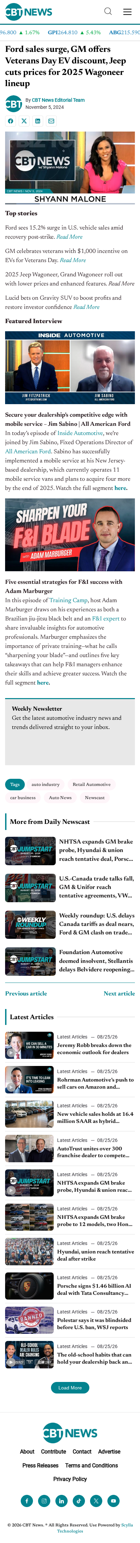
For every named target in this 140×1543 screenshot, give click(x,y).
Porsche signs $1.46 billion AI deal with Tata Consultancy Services (94, 1290)
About (27, 1451)
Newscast (95, 798)
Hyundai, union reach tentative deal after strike (95, 1255)
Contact (82, 1451)
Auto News (60, 798)
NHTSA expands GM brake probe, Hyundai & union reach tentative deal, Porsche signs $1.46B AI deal (97, 851)
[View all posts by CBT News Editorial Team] (15, 103)
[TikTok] (79, 1501)
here (120, 489)
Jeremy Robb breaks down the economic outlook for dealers (94, 1049)
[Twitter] (96, 1501)
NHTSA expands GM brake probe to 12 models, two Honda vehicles (95, 1221)
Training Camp (68, 601)
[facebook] (27, 1501)
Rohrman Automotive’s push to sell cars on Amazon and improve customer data (95, 1084)
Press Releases (40, 1465)
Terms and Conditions (91, 1465)
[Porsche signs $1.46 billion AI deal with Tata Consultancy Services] (29, 1286)
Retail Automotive (92, 785)
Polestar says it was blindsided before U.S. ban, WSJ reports (94, 1324)
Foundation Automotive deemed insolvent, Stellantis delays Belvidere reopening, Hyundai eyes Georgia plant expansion (96, 962)
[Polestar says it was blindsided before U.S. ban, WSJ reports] (29, 1320)
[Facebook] (10, 121)
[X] (24, 121)
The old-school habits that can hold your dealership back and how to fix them (94, 1359)
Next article (119, 994)
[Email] (51, 121)
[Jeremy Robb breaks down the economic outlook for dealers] (29, 1045)
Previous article (26, 994)
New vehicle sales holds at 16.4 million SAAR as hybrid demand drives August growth (95, 1118)
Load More (70, 1387)
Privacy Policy (70, 1479)
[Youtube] (113, 1501)
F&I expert (106, 619)
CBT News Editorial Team (58, 100)
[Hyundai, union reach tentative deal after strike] (29, 1251)
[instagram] (44, 1501)
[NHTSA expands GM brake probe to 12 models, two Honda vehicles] (29, 1217)
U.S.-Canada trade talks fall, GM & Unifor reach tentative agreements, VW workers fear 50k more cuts (96, 888)
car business (23, 798)
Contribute (53, 1451)
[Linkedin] (37, 121)
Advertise (109, 1451)
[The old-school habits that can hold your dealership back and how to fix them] (29, 1354)
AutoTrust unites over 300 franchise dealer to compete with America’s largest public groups (92, 1153)
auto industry (45, 785)
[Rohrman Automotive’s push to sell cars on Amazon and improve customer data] (29, 1079)
